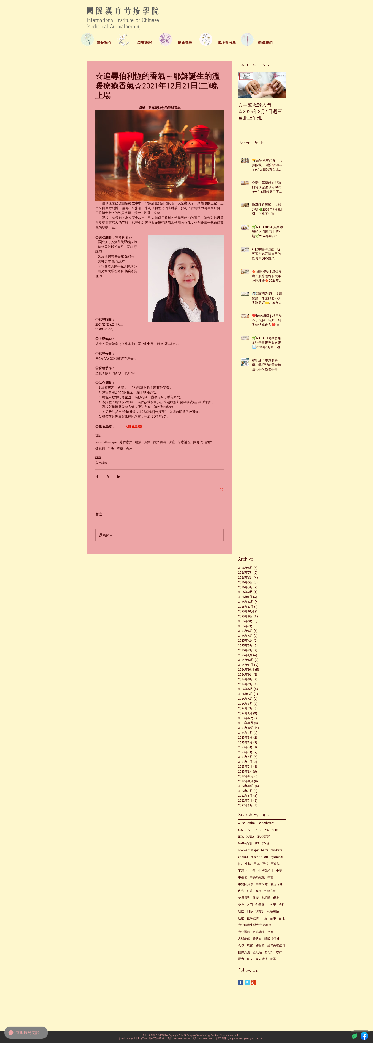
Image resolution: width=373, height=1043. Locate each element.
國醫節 (259, 945)
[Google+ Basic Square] (253, 982)
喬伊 (241, 945)
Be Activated (266, 823)
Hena (275, 830)
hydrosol (276, 857)
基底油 (257, 952)
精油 (138, 442)
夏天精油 (261, 959)
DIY (255, 830)
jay (240, 864)
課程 (98, 457)
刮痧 (250, 911)
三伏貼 (275, 864)
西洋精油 (159, 442)
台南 (270, 932)
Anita (251, 823)
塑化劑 (268, 952)
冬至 (273, 904)
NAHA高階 (245, 843)
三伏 (265, 864)
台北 (282, 918)
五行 (258, 891)
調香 (208, 442)
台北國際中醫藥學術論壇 (254, 925)
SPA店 (266, 843)
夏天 (250, 959)
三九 (257, 864)
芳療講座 (184, 442)
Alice (241, 823)
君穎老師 (244, 939)
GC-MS (264, 830)
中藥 (279, 870)
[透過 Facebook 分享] (97, 477)
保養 (256, 898)
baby (264, 850)
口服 (264, 918)
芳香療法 (125, 442)
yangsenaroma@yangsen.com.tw (245, 1038)
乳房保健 (276, 884)
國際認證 (244, 952)
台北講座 (259, 932)
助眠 (241, 918)
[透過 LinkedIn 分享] (119, 477)
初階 (241, 911)
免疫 (241, 904)
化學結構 (253, 918)
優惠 (276, 898)
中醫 (270, 877)
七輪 (248, 864)
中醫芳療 (262, 884)
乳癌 (241, 891)
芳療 (147, 442)
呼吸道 (257, 939)
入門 (250, 904)
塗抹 (279, 952)
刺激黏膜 (273, 911)
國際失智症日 (276, 945)
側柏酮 (265, 898)
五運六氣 (270, 891)
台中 (273, 918)
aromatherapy (106, 442)
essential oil (259, 857)
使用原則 (244, 898)
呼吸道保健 (272, 939)
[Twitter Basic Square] (247, 982)
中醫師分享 (245, 884)
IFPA (241, 836)
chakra (243, 857)
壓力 (241, 959)
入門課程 (101, 463)
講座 (172, 442)
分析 (282, 904)
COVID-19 (244, 830)
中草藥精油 (265, 870)
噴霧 (250, 945)
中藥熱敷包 (257, 877)
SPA (256, 843)
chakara (276, 850)
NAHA (250, 836)
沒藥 (120, 448)
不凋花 (242, 870)
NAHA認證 (263, 836)
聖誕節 (100, 448)
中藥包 (242, 877)
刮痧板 (259, 911)
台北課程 (244, 932)
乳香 (111, 448)
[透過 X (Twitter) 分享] (108, 477)
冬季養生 (261, 904)
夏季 (273, 959)
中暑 (253, 870)
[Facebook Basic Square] (240, 982)
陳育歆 (198, 442)
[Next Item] (279, 85)
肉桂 (129, 448)
